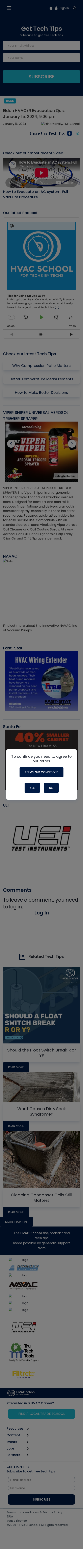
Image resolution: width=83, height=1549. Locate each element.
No (51, 788)
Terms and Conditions (41, 772)
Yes (32, 788)
